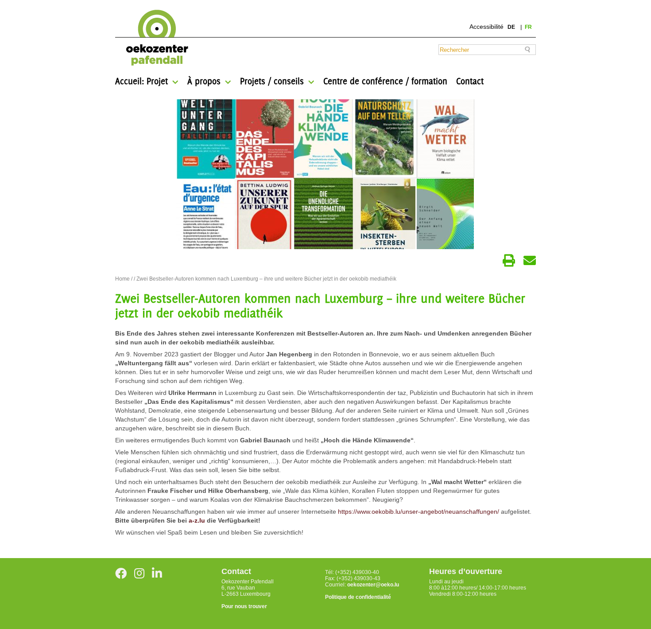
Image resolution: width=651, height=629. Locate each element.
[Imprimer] (509, 260)
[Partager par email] (529, 260)
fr (528, 27)
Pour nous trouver (244, 606)
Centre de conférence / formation (385, 81)
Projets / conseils (272, 81)
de (512, 27)
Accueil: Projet (141, 81)
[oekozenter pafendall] (154, 38)
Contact (470, 81)
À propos (204, 81)
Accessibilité (486, 26)
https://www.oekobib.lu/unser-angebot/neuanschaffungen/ (418, 511)
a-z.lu (197, 520)
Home (122, 279)
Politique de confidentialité (358, 597)
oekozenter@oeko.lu (373, 585)
